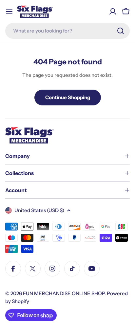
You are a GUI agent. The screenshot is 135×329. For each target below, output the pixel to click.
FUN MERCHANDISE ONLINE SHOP (64, 293)
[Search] (121, 31)
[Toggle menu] (9, 11)
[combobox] (67, 31)
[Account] (113, 11)
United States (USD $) (39, 210)
